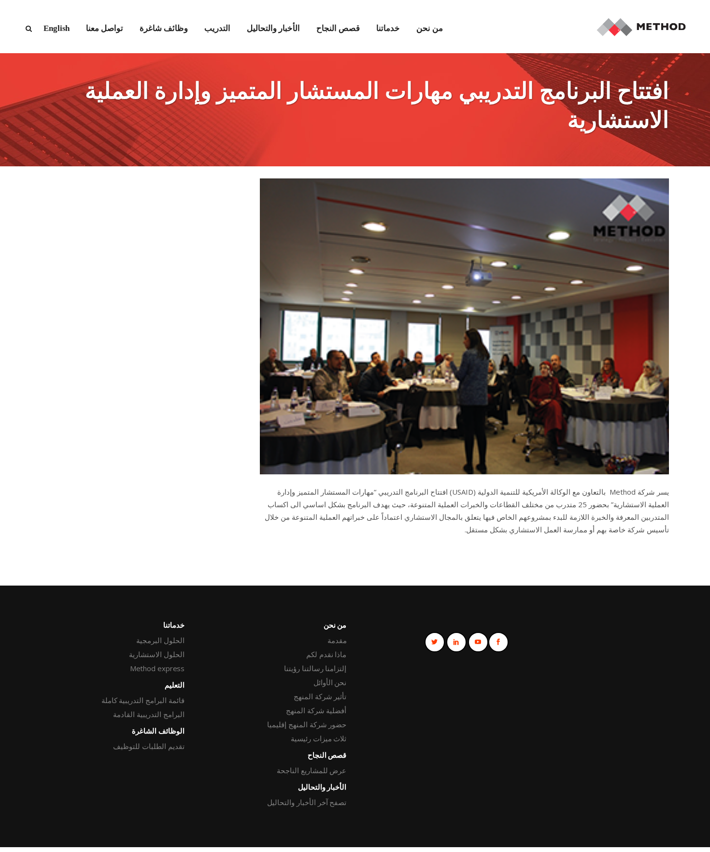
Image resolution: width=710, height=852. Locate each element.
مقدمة (336, 640)
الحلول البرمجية (160, 640)
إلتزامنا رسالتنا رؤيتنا (315, 668)
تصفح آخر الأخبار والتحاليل (306, 802)
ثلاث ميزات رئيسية (318, 738)
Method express (157, 668)
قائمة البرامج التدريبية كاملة (143, 700)
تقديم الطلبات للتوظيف (149, 746)
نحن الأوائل (329, 682)
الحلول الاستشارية (157, 654)
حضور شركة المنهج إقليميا (306, 724)
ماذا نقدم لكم (326, 654)
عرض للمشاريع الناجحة (311, 770)
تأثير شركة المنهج (320, 696)
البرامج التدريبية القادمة (149, 714)
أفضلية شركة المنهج (316, 710)
